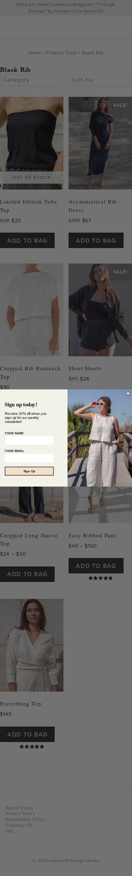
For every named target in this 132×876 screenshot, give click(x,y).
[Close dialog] (128, 393)
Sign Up (29, 471)
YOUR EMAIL (14, 451)
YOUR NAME (14, 433)
